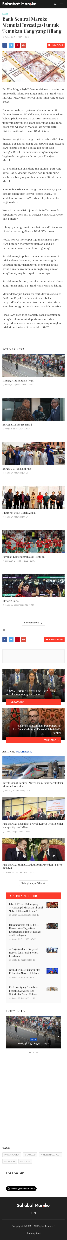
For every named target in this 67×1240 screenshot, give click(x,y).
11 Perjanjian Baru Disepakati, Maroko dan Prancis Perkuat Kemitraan (24, 953)
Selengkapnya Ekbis (31, 883)
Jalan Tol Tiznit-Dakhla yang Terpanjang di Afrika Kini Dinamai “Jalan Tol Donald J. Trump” (26, 908)
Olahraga (24, 751)
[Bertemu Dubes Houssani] (33, 413)
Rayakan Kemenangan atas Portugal (23, 556)
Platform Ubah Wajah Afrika (18, 512)
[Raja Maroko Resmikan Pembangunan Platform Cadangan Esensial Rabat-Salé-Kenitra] (33, 724)
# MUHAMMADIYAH (50, 1155)
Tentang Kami (33, 1233)
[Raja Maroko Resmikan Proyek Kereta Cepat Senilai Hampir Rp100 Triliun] (33, 812)
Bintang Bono (10, 600)
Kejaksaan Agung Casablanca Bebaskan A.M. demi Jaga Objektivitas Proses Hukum (23, 991)
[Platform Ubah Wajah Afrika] (33, 501)
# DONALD (30, 1155)
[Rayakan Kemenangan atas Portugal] (33, 545)
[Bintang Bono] (33, 589)
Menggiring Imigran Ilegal (18, 380)
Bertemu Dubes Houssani (17, 424)
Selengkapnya (31, 622)
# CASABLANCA (11, 1155)
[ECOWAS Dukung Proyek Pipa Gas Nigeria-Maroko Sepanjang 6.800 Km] (33, 685)
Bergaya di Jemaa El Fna (16, 468)
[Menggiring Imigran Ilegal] (33, 369)
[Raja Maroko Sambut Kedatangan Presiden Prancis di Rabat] (33, 853)
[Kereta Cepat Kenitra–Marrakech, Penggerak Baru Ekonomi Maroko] (33, 771)
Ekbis (5, 13)
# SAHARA (25, 1161)
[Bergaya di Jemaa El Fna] (33, 457)
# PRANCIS (9, 1161)
